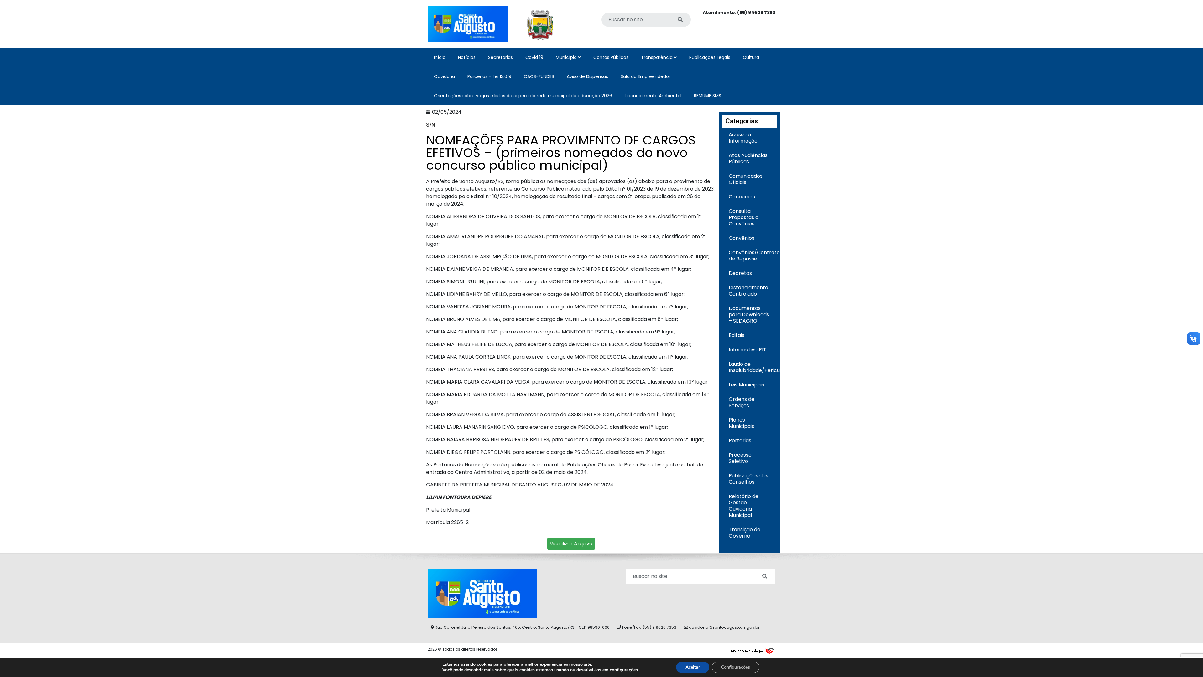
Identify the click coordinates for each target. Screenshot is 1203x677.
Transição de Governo (744, 532)
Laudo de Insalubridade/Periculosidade (753, 367)
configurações (624, 670)
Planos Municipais (741, 423)
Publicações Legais (709, 57)
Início (439, 57)
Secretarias (500, 57)
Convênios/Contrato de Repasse (753, 255)
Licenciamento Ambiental (653, 95)
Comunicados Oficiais (746, 179)
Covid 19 (534, 57)
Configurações (735, 667)
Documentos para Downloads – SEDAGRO (749, 314)
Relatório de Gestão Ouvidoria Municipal (743, 506)
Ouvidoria (444, 76)
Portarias (740, 440)
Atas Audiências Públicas (748, 158)
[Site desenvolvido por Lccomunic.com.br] (753, 650)
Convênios (741, 238)
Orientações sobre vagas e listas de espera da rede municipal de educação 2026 (523, 95)
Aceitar (692, 667)
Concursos (742, 196)
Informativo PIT (747, 349)
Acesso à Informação (743, 137)
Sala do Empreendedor (645, 76)
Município (567, 57)
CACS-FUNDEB (539, 76)
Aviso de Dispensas (587, 76)
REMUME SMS (707, 95)
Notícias (467, 57)
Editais (736, 335)
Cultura (751, 57)
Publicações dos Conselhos (748, 478)
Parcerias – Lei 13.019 (489, 76)
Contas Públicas (610, 57)
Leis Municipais (746, 384)
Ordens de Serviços (741, 402)
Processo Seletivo (740, 458)
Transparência (657, 57)
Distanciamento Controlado (748, 290)
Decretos (740, 273)
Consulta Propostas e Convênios (743, 217)
